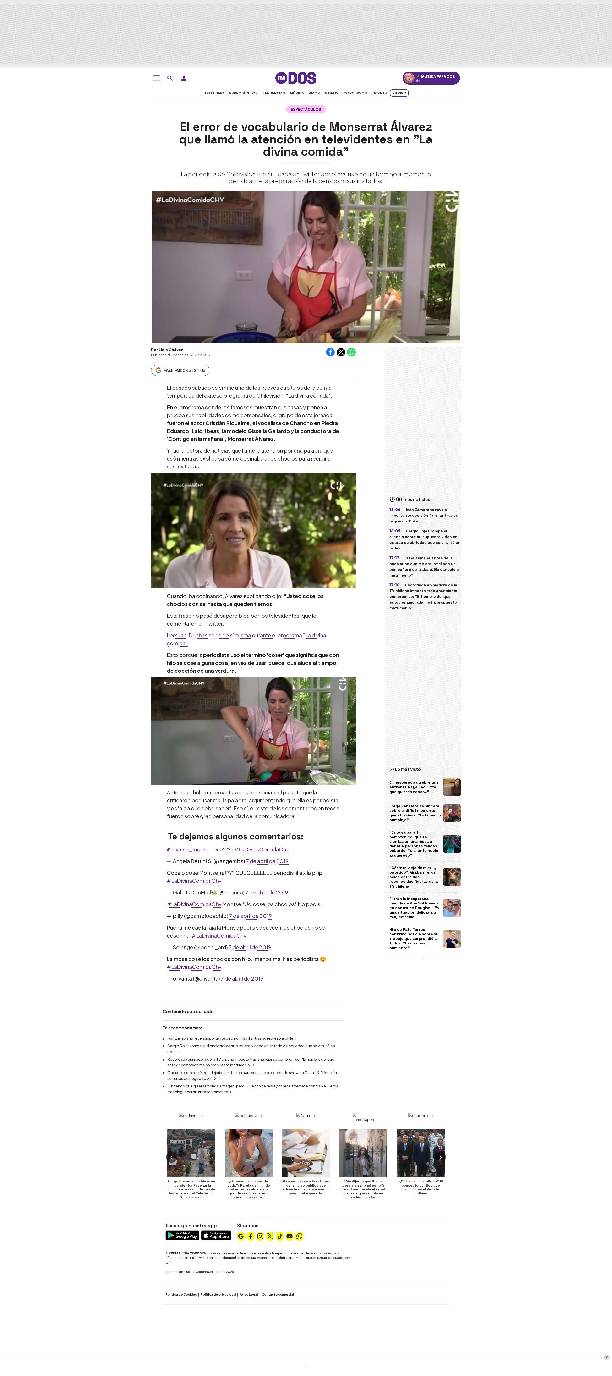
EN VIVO (399, 93)
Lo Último (214, 93)
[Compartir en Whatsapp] (351, 352)
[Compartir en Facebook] (330, 352)
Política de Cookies (181, 1294)
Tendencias (274, 93)
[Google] (241, 1236)
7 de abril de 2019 (267, 861)
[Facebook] (250, 1236)
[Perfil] (184, 78)
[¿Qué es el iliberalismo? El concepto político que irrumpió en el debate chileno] (421, 1153)
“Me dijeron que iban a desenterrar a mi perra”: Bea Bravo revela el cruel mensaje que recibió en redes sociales (363, 1189)
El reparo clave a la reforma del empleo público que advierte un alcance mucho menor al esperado (306, 1187)
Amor (314, 93)
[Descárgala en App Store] (216, 1234)
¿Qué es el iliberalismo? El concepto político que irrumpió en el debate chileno (421, 1187)
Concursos (355, 93)
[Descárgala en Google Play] (182, 1234)
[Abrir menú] (156, 78)
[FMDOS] (295, 77)
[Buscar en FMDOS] (170, 78)
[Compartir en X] (341, 352)
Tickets (379, 93)
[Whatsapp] (299, 1236)
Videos (332, 93)
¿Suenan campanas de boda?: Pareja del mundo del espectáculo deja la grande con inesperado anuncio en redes (248, 1189)
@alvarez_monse (188, 849)
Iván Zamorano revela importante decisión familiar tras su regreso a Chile (230, 1038)
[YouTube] (289, 1236)
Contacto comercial (278, 1294)
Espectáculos (243, 93)
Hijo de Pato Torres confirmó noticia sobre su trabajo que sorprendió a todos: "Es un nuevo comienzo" (413, 938)
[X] (270, 1236)
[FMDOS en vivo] (409, 78)
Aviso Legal (249, 1294)
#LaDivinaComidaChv (261, 849)
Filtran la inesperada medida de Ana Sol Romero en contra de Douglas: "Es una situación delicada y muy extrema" (414, 908)
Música (297, 93)
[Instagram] (260, 1236)
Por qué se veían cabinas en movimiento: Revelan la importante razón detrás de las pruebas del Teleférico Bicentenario (191, 1189)
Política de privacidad (218, 1294)
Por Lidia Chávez (167, 349)
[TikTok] (280, 1236)
